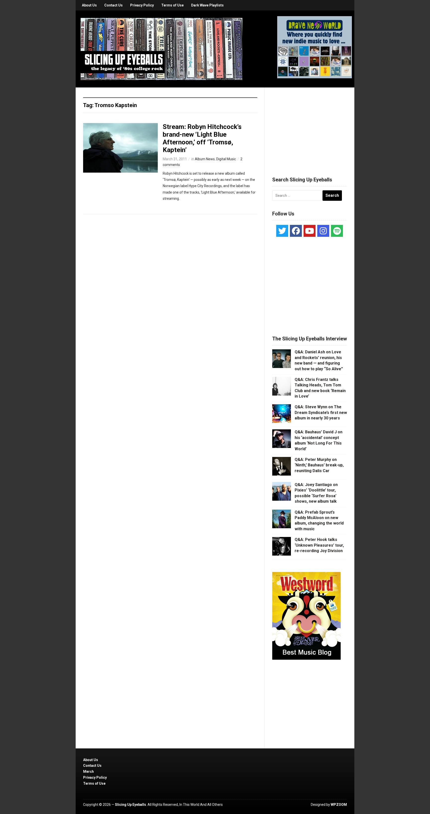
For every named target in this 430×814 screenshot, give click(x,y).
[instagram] (323, 231)
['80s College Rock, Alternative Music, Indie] (161, 49)
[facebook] (296, 231)
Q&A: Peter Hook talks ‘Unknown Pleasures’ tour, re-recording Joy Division (319, 545)
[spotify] (337, 231)
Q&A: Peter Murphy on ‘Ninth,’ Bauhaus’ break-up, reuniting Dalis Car (319, 465)
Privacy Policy (142, 5)
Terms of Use (172, 5)
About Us (89, 5)
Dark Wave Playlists (207, 5)
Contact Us (113, 5)
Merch (88, 771)
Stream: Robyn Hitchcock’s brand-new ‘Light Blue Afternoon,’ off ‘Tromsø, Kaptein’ (202, 138)
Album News (205, 159)
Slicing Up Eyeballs (130, 805)
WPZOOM (339, 805)
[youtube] (310, 231)
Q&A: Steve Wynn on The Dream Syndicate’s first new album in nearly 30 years (321, 412)
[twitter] (282, 231)
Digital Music (226, 159)
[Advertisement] (309, 126)
